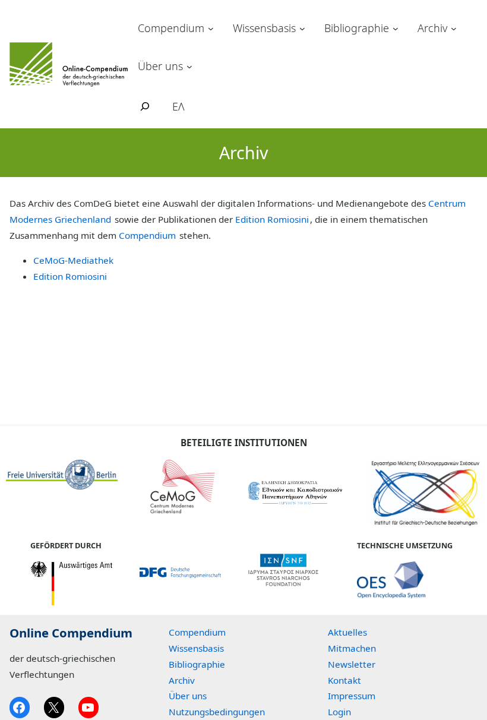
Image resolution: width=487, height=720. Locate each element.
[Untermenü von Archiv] (454, 28)
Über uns (160, 66)
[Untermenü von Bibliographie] (396, 28)
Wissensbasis (264, 28)
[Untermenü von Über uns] (189, 66)
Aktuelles (347, 632)
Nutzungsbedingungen (217, 712)
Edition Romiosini (272, 219)
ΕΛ (178, 106)
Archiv (432, 28)
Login (339, 712)
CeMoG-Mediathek (73, 260)
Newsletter (351, 664)
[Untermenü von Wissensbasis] (302, 28)
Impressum (351, 696)
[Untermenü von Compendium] (211, 28)
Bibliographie (356, 28)
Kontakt (344, 680)
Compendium (171, 28)
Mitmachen (352, 648)
